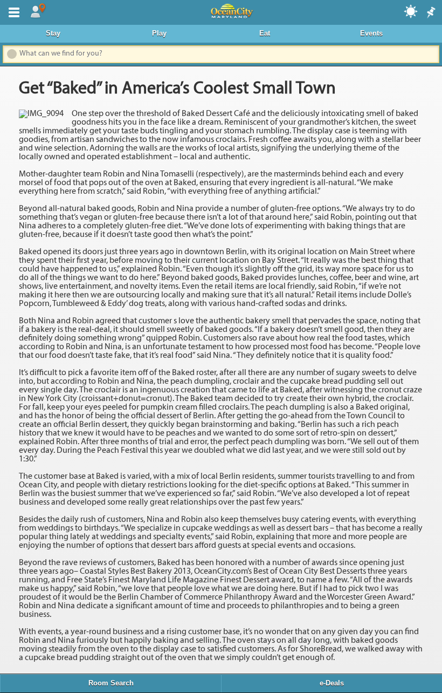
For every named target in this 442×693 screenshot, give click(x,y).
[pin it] (430, 13)
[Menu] (12, 11)
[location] (38, 11)
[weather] (411, 11)
